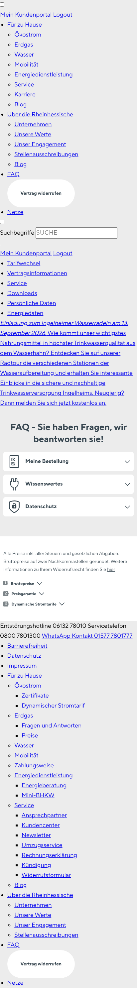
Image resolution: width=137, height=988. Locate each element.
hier (111, 570)
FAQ (13, 174)
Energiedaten (25, 313)
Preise (30, 735)
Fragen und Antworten (51, 725)
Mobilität (26, 64)
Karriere (25, 94)
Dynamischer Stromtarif (53, 706)
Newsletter (36, 835)
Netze (15, 212)
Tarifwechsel (24, 263)
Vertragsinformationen (37, 273)
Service (24, 84)
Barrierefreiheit (27, 646)
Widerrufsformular (46, 875)
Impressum (22, 666)
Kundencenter (41, 825)
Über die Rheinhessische (40, 114)
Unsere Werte (32, 134)
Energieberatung (44, 785)
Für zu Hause (24, 25)
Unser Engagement (40, 144)
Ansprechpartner (44, 815)
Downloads (22, 293)
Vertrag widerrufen (41, 193)
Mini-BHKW (38, 795)
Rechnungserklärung (49, 855)
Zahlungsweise (34, 765)
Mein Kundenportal (26, 15)
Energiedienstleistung (43, 74)
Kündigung (36, 865)
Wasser (24, 54)
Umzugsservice (42, 845)
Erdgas (23, 45)
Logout (62, 15)
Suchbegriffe (17, 233)
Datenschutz (24, 656)
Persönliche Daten (31, 303)
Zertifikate (35, 696)
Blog (20, 104)
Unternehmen (33, 124)
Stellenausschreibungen (46, 154)
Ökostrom (27, 35)
